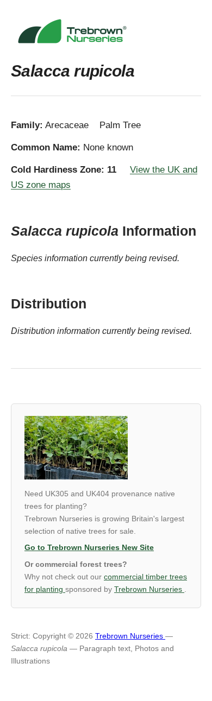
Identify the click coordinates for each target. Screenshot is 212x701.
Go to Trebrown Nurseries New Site (89, 548)
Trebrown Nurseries (149, 589)
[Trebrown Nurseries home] (106, 31)
